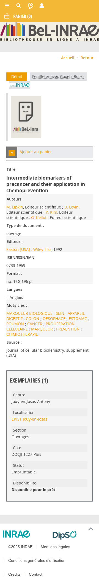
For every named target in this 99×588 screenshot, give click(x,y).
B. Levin (71, 207)
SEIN (60, 313)
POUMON (15, 323)
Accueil (67, 57)
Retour (87, 57)
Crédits (14, 574)
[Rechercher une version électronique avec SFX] (19, 85)
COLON (33, 318)
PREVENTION (68, 329)
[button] (11, 152)
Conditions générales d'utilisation (36, 560)
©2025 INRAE (20, 546)
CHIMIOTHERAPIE (22, 334)
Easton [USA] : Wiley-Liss (28, 249)
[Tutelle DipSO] (73, 535)
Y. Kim (51, 212)
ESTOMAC (78, 318)
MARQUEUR (42, 329)
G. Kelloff (39, 217)
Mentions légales (55, 546)
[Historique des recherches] (30, 5)
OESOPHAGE (55, 318)
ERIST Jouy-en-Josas (29, 419)
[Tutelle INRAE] (25, 534)
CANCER (35, 323)
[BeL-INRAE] (49, 31)
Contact (35, 574)
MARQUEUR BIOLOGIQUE (30, 313)
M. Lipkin (14, 207)
